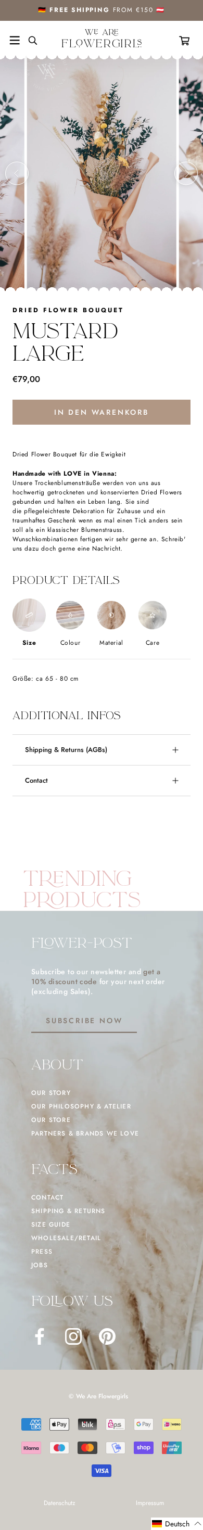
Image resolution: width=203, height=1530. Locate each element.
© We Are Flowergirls (98, 1396)
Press (42, 1251)
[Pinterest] (107, 1336)
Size (29, 642)
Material (111, 642)
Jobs (39, 1265)
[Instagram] (73, 1336)
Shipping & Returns (68, 1211)
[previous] (17, 173)
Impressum (150, 1503)
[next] (186, 173)
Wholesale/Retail (66, 1238)
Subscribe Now (84, 1020)
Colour (70, 642)
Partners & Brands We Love (85, 1133)
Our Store (51, 1120)
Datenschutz (59, 1503)
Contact (36, 780)
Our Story (51, 1093)
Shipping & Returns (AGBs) (66, 750)
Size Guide (50, 1224)
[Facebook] (39, 1336)
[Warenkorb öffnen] (186, 40)
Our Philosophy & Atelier (81, 1106)
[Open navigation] (14, 40)
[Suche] (28, 40)
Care (152, 642)
